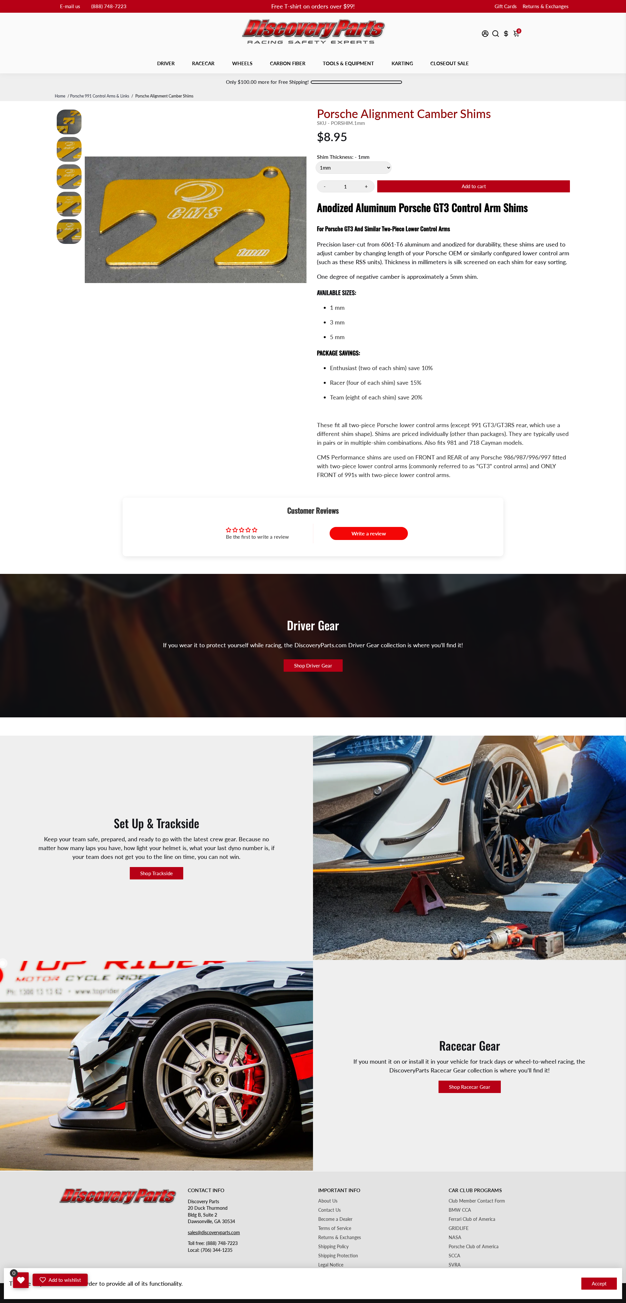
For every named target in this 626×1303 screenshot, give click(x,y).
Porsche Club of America (474, 1246)
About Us (327, 1201)
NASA (455, 1237)
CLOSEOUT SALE (449, 63)
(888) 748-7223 (109, 6)
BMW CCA (460, 1210)
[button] (60, 1280)
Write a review (368, 533)
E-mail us (70, 6)
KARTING (402, 63)
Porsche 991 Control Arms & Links (99, 96)
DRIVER (166, 63)
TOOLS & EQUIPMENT (348, 63)
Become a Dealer (335, 1219)
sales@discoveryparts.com (214, 1232)
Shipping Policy (333, 1246)
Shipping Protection (338, 1255)
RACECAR (203, 63)
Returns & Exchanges (546, 6)
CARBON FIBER (288, 63)
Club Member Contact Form (477, 1201)
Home (60, 96)
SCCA (454, 1255)
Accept (599, 1283)
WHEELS (242, 63)
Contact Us (329, 1210)
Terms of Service (334, 1228)
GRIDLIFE (459, 1228)
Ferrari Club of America (472, 1219)
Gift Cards (506, 6)
